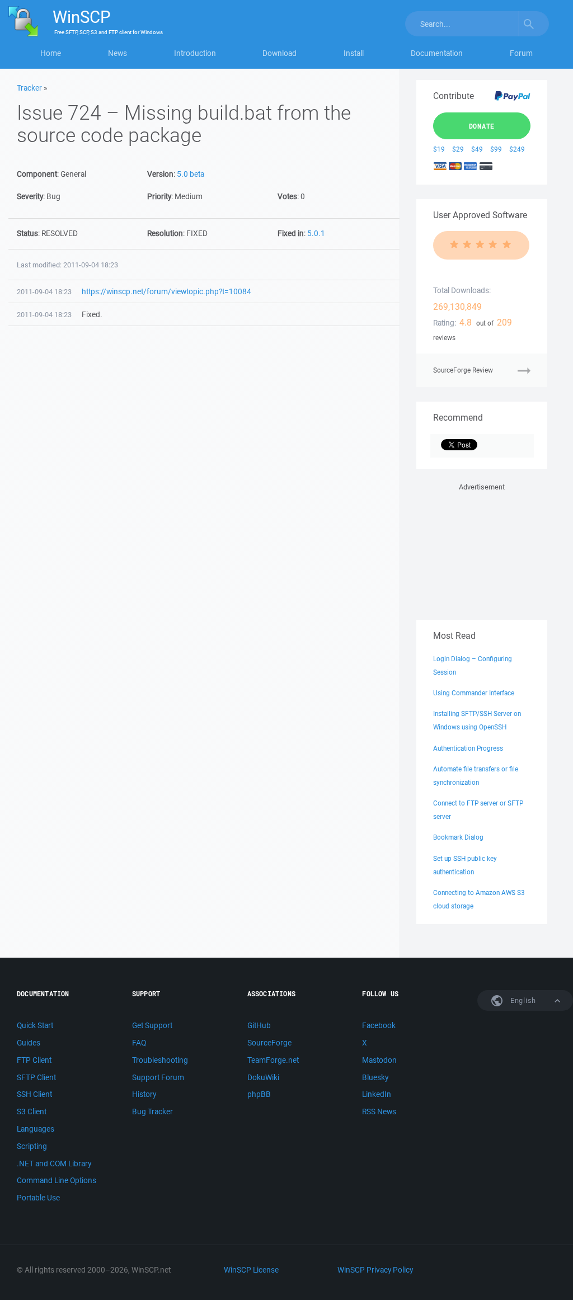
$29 (458, 149)
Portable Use (38, 1198)
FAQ (139, 1043)
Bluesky (375, 1077)
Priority (159, 196)
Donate (482, 125)
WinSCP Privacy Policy (375, 1270)
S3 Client (31, 1111)
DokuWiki (263, 1077)
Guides (28, 1043)
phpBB (259, 1094)
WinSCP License (251, 1270)
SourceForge (269, 1043)
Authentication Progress (468, 748)
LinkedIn (376, 1094)
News (117, 53)
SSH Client (34, 1094)
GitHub (259, 1025)
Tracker (29, 88)
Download (279, 53)
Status (27, 233)
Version (160, 174)
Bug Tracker (152, 1111)
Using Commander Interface (473, 693)
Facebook (379, 1025)
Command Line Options (56, 1180)
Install (354, 53)
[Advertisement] (481, 549)
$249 (517, 149)
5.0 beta (190, 174)
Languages (35, 1129)
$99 (496, 149)
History (144, 1094)
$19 (439, 149)
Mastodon (379, 1060)
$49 (477, 149)
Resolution (165, 233)
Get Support (152, 1025)
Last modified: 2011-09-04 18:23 (67, 265)
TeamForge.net (273, 1060)
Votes (287, 196)
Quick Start (35, 1025)
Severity (30, 196)
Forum (521, 53)
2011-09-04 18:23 (44, 291)
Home (50, 53)
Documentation (437, 53)
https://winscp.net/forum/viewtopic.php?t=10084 (166, 291)
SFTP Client (36, 1077)
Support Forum (158, 1077)
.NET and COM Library (54, 1163)
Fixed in (291, 233)
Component (37, 174)
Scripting (32, 1146)
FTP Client (34, 1060)
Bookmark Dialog (458, 837)
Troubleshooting (160, 1060)
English (522, 1000)
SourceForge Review (463, 370)
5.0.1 (316, 233)
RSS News (379, 1111)
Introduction (195, 53)
